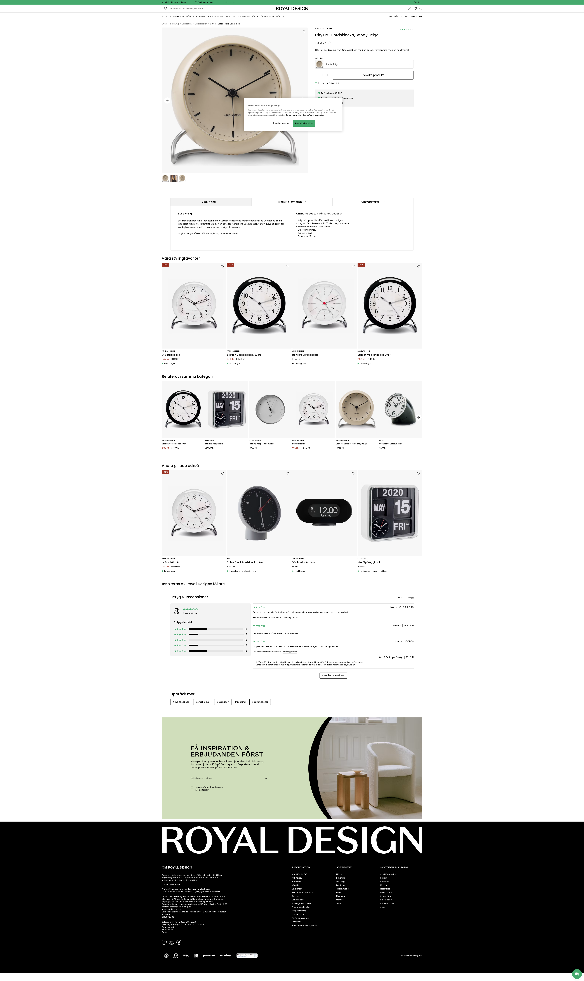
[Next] (418, 418)
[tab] (210, 202)
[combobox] (418, 2)
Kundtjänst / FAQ (299, 874)
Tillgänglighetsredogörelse (304, 925)
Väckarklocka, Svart (304, 562)
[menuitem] (166, 16)
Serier (338, 903)
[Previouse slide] (167, 100)
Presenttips (385, 889)
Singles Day (385, 896)
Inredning (340, 885)
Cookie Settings (281, 123)
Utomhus (384, 882)
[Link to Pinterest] (178, 942)
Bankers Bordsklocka (305, 355)
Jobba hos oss (299, 900)
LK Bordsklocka (171, 355)
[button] (418, 2)
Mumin (383, 885)
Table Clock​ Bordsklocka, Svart (246, 562)
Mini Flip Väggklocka (214, 444)
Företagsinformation (301, 903)
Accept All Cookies (304, 123)
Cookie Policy (298, 914)
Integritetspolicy (299, 911)
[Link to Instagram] (171, 942)
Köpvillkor (296, 885)
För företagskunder (300, 918)
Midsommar (386, 892)
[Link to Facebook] (164, 942)
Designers (296, 922)
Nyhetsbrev (297, 878)
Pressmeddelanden (301, 907)
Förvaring (340, 896)
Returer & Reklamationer (303, 892)
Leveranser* (297, 889)
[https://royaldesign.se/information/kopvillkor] (247, 955)
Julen (382, 907)
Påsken (383, 878)
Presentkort (297, 882)
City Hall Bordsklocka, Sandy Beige (351, 444)
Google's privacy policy (313, 115)
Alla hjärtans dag (388, 874)
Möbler (339, 874)
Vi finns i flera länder (171, 884)
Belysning (340, 878)
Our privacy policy (293, 115)
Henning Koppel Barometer (261, 444)
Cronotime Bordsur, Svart (390, 444)
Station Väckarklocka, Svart (244, 355)
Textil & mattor (342, 889)
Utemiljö (340, 900)
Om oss (295, 896)
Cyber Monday (387, 903)
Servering (340, 882)
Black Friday (385, 900)
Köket (338, 892)
